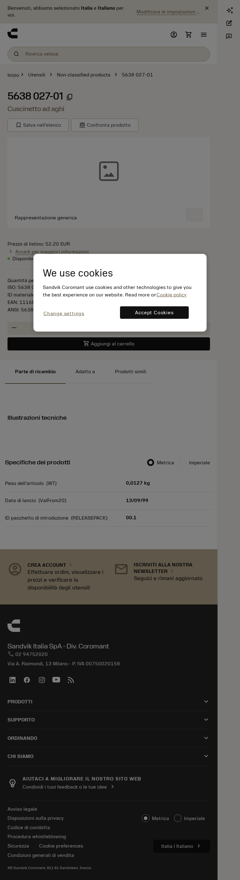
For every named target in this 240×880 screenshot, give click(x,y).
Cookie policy (172, 294)
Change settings (63, 313)
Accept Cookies (154, 312)
